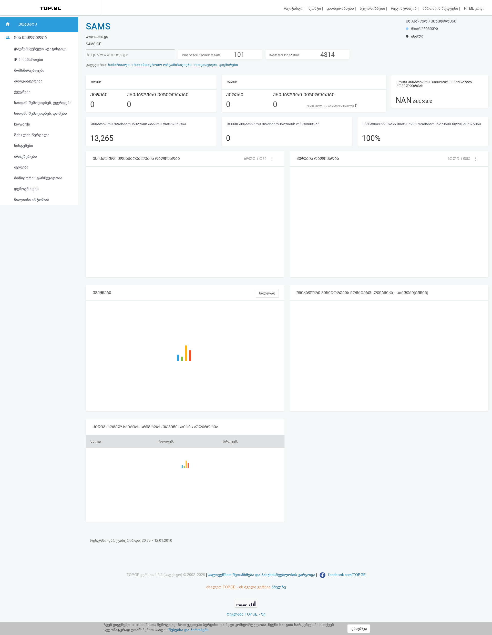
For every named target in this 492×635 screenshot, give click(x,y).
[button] (257, 158)
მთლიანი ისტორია (31, 199)
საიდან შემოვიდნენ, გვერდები (42, 103)
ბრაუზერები (25, 156)
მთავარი (28, 24)
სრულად (267, 293)
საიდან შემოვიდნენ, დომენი (40, 113)
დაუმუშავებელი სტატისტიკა (40, 49)
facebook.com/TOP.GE (346, 575)
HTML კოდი (474, 8)
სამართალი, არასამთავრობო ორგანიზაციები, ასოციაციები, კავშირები (173, 65)
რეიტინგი (293, 8)
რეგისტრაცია (404, 8)
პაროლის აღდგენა (441, 8)
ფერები (21, 167)
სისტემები (23, 146)
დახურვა (359, 629)
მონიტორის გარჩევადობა (38, 178)
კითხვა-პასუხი (341, 8)
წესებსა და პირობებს (189, 630)
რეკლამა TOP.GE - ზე (246, 614)
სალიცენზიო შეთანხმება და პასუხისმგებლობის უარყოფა (261, 575)
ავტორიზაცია (373, 8)
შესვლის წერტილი (31, 135)
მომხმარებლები (29, 70)
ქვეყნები (22, 92)
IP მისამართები (28, 60)
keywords (22, 124)
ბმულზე (279, 587)
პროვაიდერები (28, 81)
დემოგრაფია (26, 189)
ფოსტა (315, 8)
